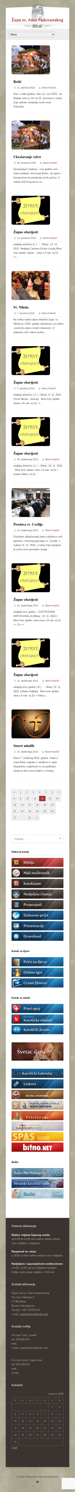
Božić (17, 81)
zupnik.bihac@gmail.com (34, 1314)
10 (27, 798)
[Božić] (31, 73)
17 (30, 805)
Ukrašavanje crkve (27, 156)
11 (35, 798)
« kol (14, 1447)
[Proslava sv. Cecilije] (31, 516)
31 (29, 817)
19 (45, 805)
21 (15, 811)
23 (30, 811)
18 (37, 805)
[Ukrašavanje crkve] (31, 148)
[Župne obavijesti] (31, 223)
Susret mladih (23, 745)
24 (37, 811)
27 (15, 817)
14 (57, 798)
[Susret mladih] (31, 737)
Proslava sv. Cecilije (28, 524)
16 (22, 805)
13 (50, 798)
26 (52, 811)
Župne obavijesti (25, 231)
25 (45, 811)
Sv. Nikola (20, 307)
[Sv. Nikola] (31, 299)
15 (15, 805)
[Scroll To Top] (37, 1481)
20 (52, 805)
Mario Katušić (49, 87)
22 (22, 811)
